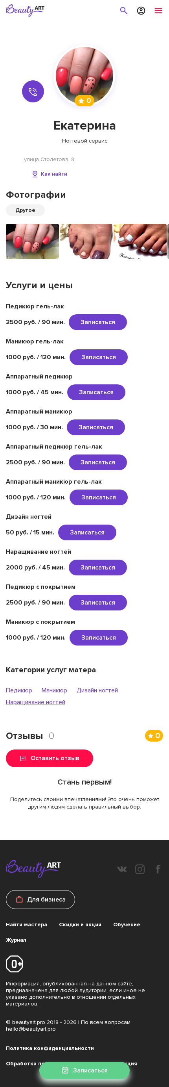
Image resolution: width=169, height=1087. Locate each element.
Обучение (126, 924)
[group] (32, 241)
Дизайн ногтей (97, 690)
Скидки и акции (80, 924)
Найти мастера (26, 924)
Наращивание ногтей (35, 702)
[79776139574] (33, 91)
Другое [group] (25, 210)
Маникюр (54, 690)
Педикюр (19, 690)
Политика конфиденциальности (50, 1048)
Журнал (16, 940)
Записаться (98, 322)
